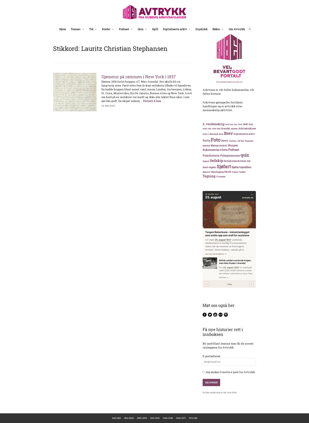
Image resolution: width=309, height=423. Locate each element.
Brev (228, 133)
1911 (235, 124)
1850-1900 (142, 418)
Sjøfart (224, 166)
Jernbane (233, 141)
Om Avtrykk (237, 29)
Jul (238, 140)
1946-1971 (181, 418)
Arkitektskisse (247, 128)
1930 (240, 124)
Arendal (225, 128)
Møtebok (206, 145)
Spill (155, 29)
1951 (209, 128)
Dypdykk (202, 29)
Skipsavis (206, 172)
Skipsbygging (217, 172)
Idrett (224, 140)
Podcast (124, 29)
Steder (106, 29)
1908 (227, 124)
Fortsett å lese (152, 101)
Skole (227, 171)
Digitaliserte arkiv (175, 29)
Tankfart (242, 172)
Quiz (140, 29)
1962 (218, 128)
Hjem (62, 29)
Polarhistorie (211, 155)
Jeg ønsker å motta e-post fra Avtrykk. (230, 372)
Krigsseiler (249, 141)
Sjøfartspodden (241, 167)
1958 (214, 129)
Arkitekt (234, 128)
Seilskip (216, 160)
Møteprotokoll (219, 145)
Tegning (209, 176)
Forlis (206, 140)
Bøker (216, 29)
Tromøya (220, 176)
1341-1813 (116, 418)
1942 (250, 124)
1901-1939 (155, 418)
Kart (242, 141)
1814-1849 (129, 418)
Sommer (235, 172)
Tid (91, 29)
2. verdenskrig (214, 124)
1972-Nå (193, 418)
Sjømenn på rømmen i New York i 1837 (139, 76)
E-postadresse (211, 356)
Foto (215, 140)
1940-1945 (168, 418)
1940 (245, 124)
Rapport (206, 161)
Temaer (75, 29)
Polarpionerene (230, 155)
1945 (205, 128)
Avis (221, 134)
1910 (231, 124)
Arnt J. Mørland (210, 134)
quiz (245, 155)
